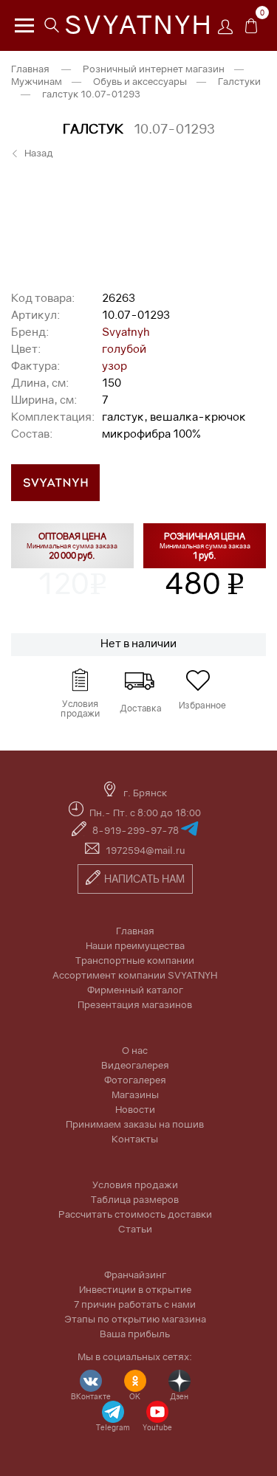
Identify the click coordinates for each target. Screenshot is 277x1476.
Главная (30, 69)
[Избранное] (198, 680)
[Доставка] (139, 680)
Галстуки (239, 81)
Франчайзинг (135, 1274)
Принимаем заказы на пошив (135, 1124)
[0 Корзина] (251, 29)
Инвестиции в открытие (135, 1289)
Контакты (135, 1139)
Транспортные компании (134, 960)
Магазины (135, 1094)
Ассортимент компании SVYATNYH (134, 975)
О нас (135, 1050)
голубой (124, 348)
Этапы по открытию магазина (135, 1319)
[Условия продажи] (80, 680)
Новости (135, 1109)
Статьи (135, 1229)
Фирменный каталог (135, 990)
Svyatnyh (126, 331)
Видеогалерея (135, 1065)
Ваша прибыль (135, 1333)
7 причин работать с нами (135, 1304)
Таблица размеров (135, 1199)
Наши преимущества (135, 945)
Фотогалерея (135, 1080)
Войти (229, 31)
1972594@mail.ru (145, 850)
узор (114, 365)
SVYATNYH (138, 24)
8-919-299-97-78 (136, 830)
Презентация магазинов (135, 1004)
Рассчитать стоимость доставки (135, 1214)
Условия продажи (135, 1184)
